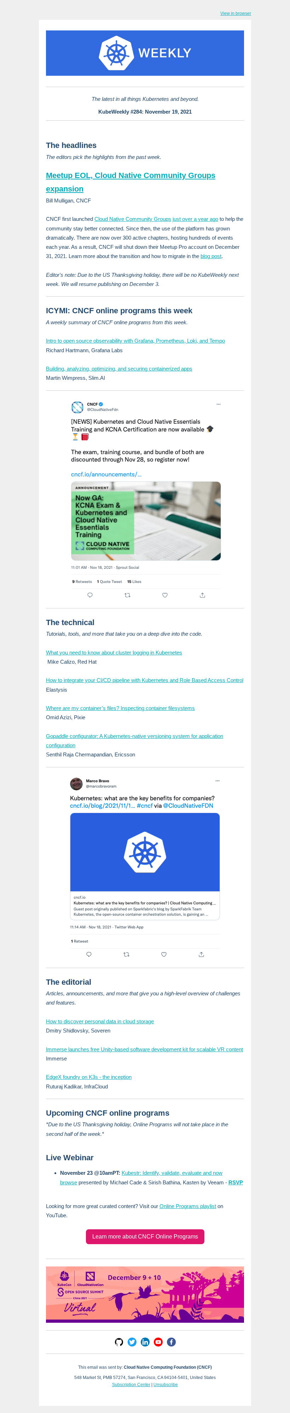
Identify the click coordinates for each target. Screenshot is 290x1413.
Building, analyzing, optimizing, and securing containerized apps (119, 369)
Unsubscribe (165, 1384)
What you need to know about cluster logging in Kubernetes (114, 653)
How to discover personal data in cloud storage (100, 1021)
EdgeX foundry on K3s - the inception (89, 1077)
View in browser (235, 13)
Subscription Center (131, 1384)
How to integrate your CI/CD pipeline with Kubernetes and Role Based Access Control (144, 680)
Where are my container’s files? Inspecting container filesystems (120, 708)
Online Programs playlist (188, 1206)
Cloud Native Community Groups (132, 219)
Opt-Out (145, 1392)
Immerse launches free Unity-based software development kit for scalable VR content (144, 1049)
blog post (211, 256)
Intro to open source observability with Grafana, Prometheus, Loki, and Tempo (135, 341)
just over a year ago (195, 219)
